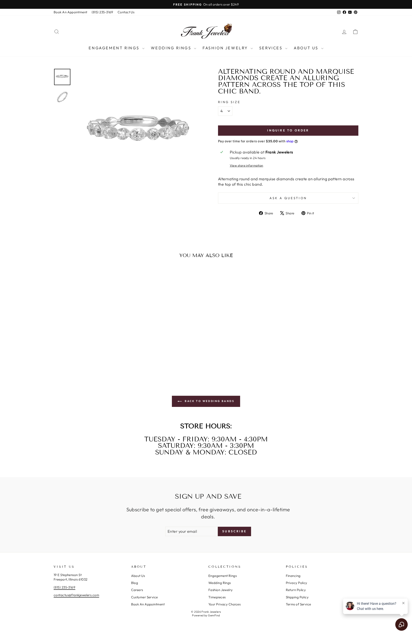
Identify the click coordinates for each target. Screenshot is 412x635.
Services (271, 47)
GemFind (214, 615)
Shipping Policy (297, 597)
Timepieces (217, 597)
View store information (246, 165)
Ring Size (229, 102)
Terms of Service (298, 604)
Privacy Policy (296, 583)
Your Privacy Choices (224, 604)
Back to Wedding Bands (208, 401)
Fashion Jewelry (226, 47)
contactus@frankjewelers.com (76, 595)
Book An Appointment (70, 12)
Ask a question (288, 198)
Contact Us (126, 12)
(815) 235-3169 (102, 12)
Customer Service (144, 597)
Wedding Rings (172, 47)
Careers (137, 590)
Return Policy (296, 590)
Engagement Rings (115, 47)
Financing (293, 576)
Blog (134, 583)
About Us (307, 47)
